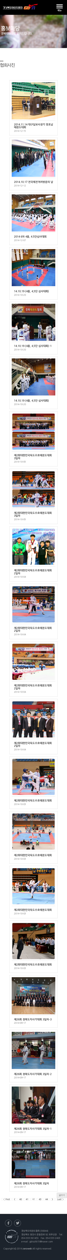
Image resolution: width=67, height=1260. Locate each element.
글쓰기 (62, 1195)
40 (20, 1199)
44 (46, 1199)
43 (40, 1199)
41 (27, 1199)
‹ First (6, 1199)
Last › (60, 1199)
